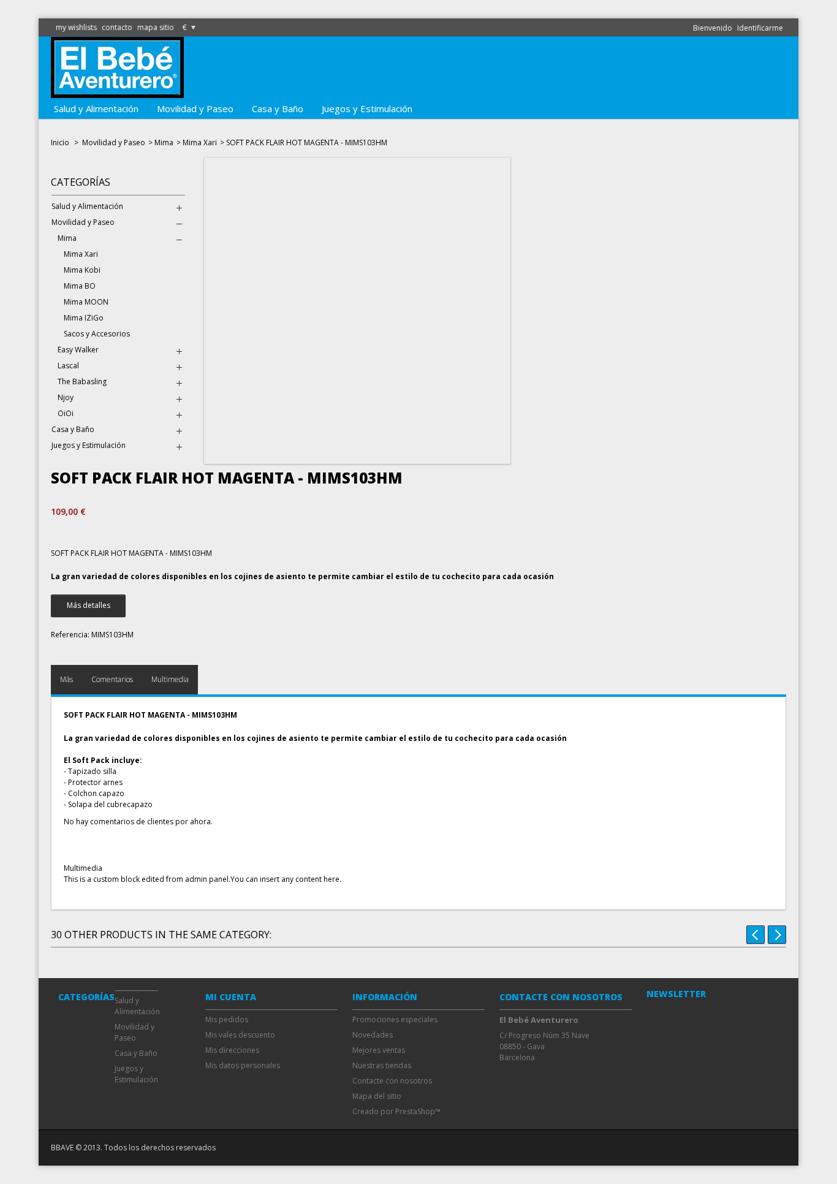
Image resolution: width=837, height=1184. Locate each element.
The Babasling (82, 381)
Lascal (68, 365)
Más (66, 679)
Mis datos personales (242, 1065)
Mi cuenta (230, 997)
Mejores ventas (378, 1050)
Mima (163, 142)
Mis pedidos (226, 1019)
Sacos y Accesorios (97, 333)
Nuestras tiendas (381, 1065)
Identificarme (760, 28)
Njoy (66, 397)
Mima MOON (86, 302)
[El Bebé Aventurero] (117, 92)
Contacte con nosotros (392, 1081)
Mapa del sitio (376, 1096)
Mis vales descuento (240, 1035)
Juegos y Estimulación (367, 108)
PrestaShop (415, 1111)
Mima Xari (200, 142)
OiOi (66, 413)
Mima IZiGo (84, 318)
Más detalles (88, 605)
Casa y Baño (277, 108)
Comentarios (112, 679)
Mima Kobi (82, 270)
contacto (117, 27)
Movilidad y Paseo (195, 108)
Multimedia (170, 679)
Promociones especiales (394, 1019)
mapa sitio (155, 27)
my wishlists (76, 27)
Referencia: (70, 634)
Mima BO (80, 286)
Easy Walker (78, 349)
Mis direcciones (232, 1050)
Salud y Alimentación (96, 108)
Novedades (372, 1035)
